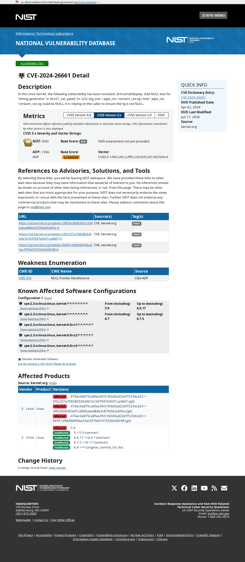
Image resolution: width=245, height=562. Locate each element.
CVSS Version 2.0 (139, 115)
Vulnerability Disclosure (111, 535)
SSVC (161, 115)
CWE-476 (25, 278)
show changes (57, 468)
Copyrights (86, 535)
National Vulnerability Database (65, 43)
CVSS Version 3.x (109, 115)
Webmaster (23, 520)
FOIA (160, 535)
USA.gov (162, 539)
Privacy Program (65, 535)
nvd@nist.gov (40, 207)
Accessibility (44, 535)
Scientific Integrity (208, 535)
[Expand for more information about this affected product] (22, 408)
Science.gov (146, 539)
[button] (213, 15)
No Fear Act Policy (142, 535)
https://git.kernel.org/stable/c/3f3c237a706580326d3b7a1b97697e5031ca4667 (55, 236)
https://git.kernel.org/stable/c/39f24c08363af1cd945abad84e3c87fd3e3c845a (56, 225)
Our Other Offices (63, 520)
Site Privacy (25, 535)
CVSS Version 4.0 (79, 115)
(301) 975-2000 (26, 513)
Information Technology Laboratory (44, 33)
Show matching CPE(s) (33, 308)
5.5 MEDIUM (71, 157)
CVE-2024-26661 (193, 97)
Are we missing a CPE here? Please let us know (47, 364)
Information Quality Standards (93, 539)
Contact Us (41, 520)
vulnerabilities (32, 63)
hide (48, 298)
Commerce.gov (125, 539)
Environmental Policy (180, 535)
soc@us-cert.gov (218, 513)
